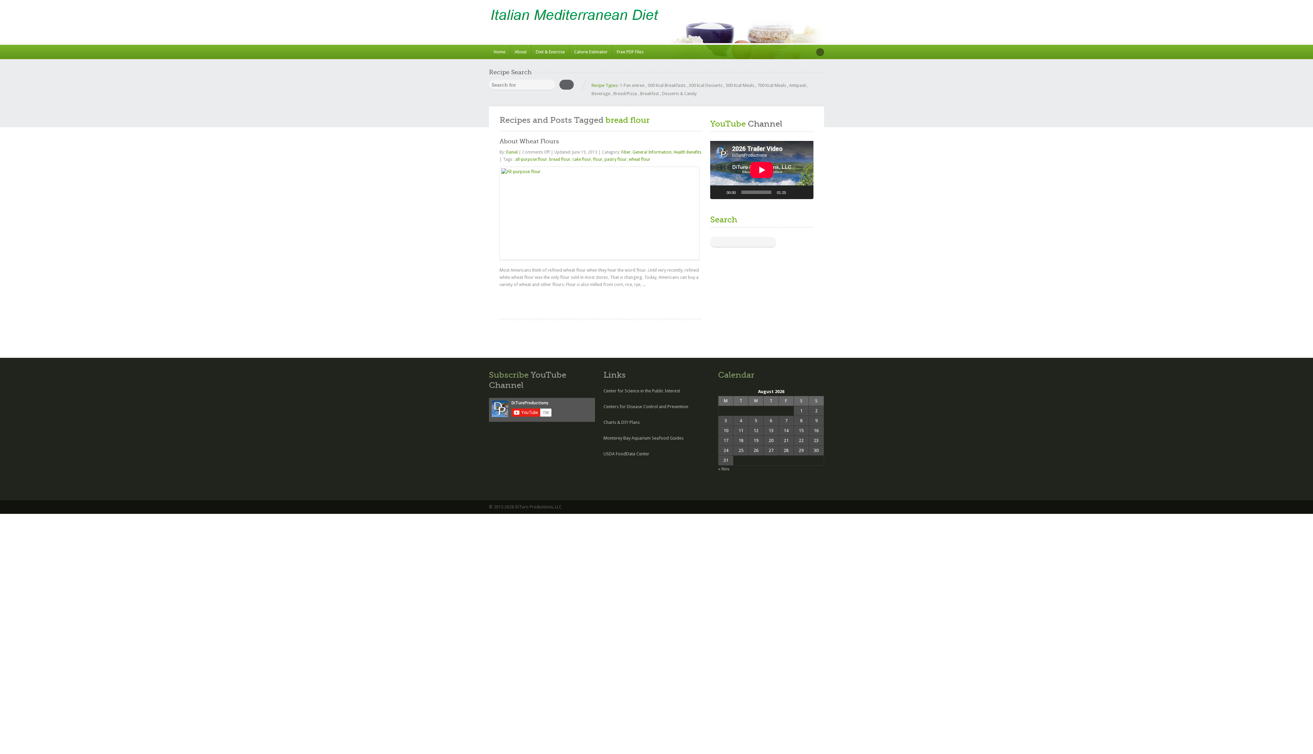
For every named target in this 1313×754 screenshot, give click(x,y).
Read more (686, 301)
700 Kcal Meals (771, 85)
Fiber (626, 152)
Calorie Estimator (591, 51)
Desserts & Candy (679, 93)
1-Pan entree (632, 85)
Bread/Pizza (625, 93)
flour (597, 159)
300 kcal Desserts (705, 85)
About (521, 51)
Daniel (512, 152)
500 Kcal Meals (740, 85)
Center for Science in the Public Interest (642, 390)
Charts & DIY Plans (622, 422)
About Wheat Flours (529, 141)
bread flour (559, 159)
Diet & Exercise (550, 51)
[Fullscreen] (804, 192)
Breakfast (649, 93)
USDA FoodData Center (626, 453)
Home (499, 51)
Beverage (601, 93)
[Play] (719, 192)
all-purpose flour (531, 159)
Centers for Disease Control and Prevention (646, 406)
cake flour (581, 159)
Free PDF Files (630, 51)
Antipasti (797, 85)
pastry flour (616, 159)
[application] (761, 170)
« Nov (723, 468)
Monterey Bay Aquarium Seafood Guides (644, 438)
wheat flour (639, 159)
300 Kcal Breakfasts (667, 85)
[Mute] (793, 192)
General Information (652, 152)
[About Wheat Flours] (599, 213)
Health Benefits (687, 152)
